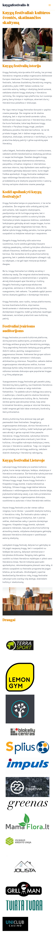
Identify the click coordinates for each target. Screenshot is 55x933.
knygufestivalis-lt (16, 5)
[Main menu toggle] (49, 5)
